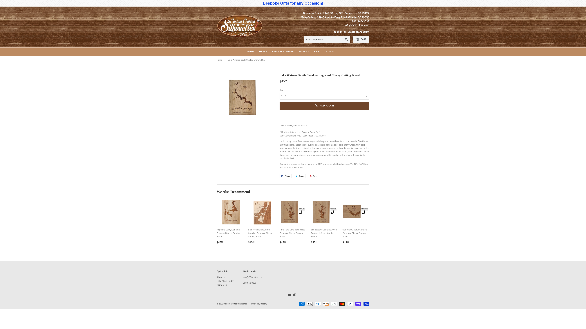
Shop (262, 51)
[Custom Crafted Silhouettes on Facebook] (289, 295)
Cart (363, 39)
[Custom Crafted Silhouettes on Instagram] (294, 295)
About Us (221, 277)
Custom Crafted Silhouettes (235, 304)
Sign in (338, 31)
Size (281, 90)
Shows (303, 51)
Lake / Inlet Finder (283, 51)
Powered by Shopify (258, 304)
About (317, 51)
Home (250, 51)
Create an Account (358, 31)
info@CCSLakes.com (357, 25)
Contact (331, 51)
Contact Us (222, 285)
